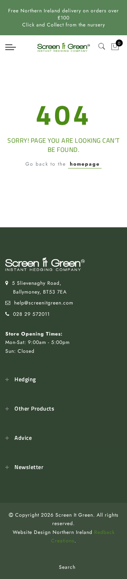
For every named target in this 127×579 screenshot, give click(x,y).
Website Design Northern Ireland (52, 532)
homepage (85, 163)
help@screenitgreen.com (43, 302)
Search (67, 567)
